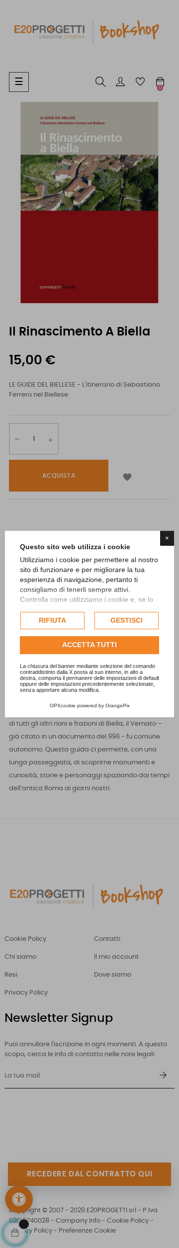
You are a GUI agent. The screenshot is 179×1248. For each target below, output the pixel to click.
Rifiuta (52, 620)
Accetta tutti (89, 645)
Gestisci (126, 620)
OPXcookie (63, 705)
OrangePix (117, 705)
